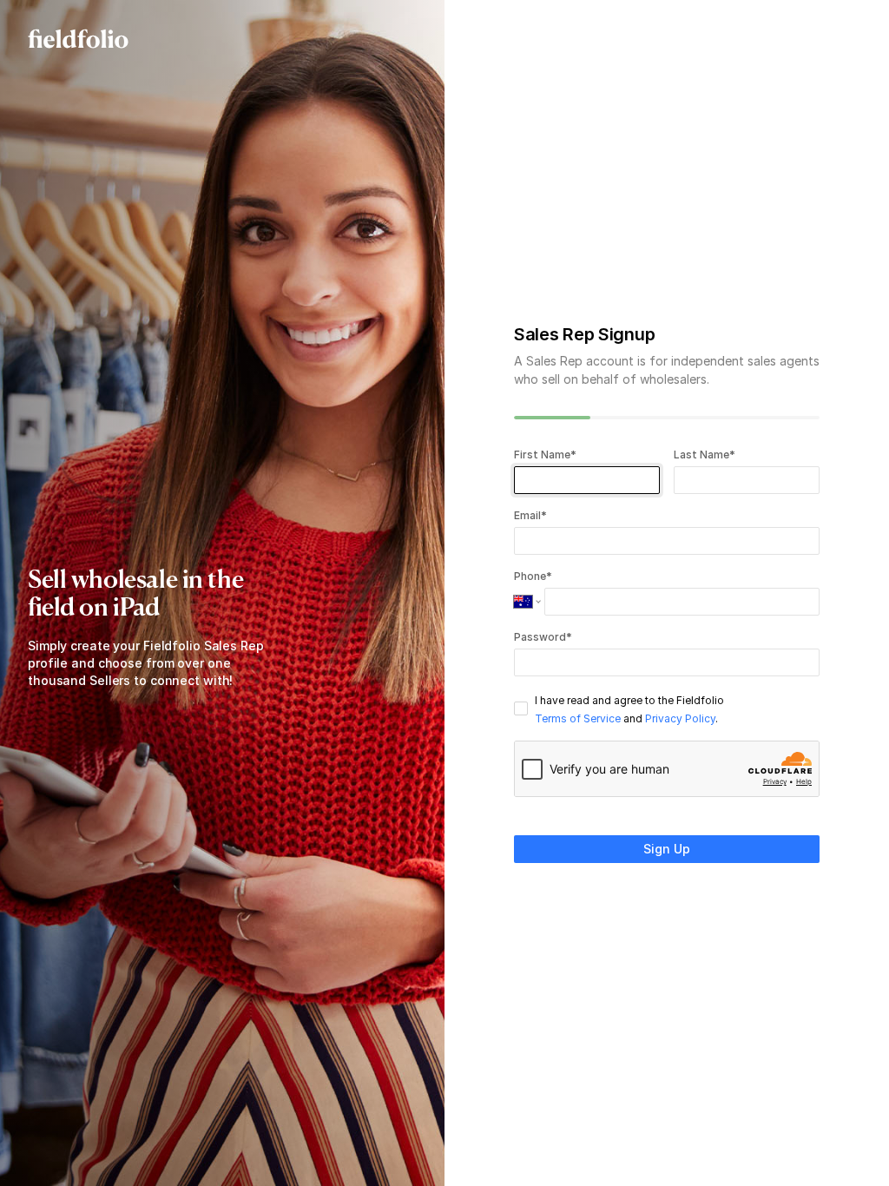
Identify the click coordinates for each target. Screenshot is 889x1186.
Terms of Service (578, 718)
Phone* (533, 576)
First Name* (545, 454)
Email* (530, 515)
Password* (543, 636)
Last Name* (704, 454)
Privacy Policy (680, 718)
